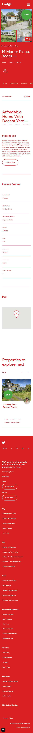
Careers (5, 662)
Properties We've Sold (10, 552)
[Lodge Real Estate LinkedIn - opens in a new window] (23, 448)
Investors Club (7, 638)
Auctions (5, 533)
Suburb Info (6, 696)
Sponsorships (7, 657)
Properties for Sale (9, 513)
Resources (6, 676)
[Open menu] (28, 4)
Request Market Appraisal (11, 561)
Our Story (5, 652)
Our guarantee (7, 629)
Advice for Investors (9, 633)
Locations (5, 476)
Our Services (7, 619)
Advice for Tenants (9, 595)
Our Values (6, 667)
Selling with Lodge (9, 547)
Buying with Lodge (9, 518)
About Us (5, 648)
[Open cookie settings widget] (3, 730)
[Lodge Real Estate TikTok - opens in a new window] (28, 448)
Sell (3, 542)
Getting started (8, 614)
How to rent (6, 585)
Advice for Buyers (8, 523)
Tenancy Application (9, 590)
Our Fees (5, 624)
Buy (3, 509)
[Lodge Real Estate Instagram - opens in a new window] (17, 448)
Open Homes (7, 528)
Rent (4, 576)
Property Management (10, 609)
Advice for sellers (8, 566)
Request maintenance (10, 600)
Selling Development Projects (12, 557)
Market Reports (7, 691)
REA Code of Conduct (10, 705)
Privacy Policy (8, 718)
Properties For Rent (9, 581)
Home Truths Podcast (10, 681)
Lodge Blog (6, 686)
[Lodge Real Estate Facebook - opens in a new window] (11, 448)
